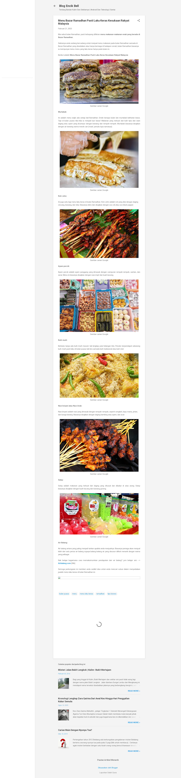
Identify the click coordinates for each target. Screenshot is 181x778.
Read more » (134, 691)
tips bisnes (112, 594)
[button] (138, 20)
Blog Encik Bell (69, 6)
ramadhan (100, 594)
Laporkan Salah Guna (108, 772)
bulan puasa (64, 594)
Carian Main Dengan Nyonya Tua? (75, 730)
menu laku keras (86, 594)
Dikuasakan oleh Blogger (108, 768)
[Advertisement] (155, 52)
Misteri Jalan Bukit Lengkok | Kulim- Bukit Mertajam (84, 670)
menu (74, 594)
